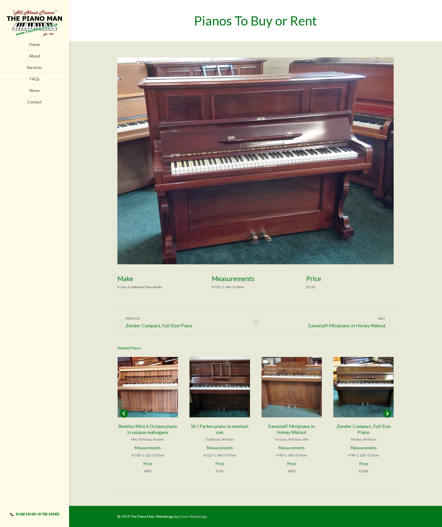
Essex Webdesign (193, 516)
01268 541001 (26, 514)
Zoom (142, 387)
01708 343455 (48, 514)
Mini (134, 439)
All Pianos (145, 439)
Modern (158, 439)
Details (154, 387)
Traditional (212, 439)
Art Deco (281, 439)
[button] (124, 413)
